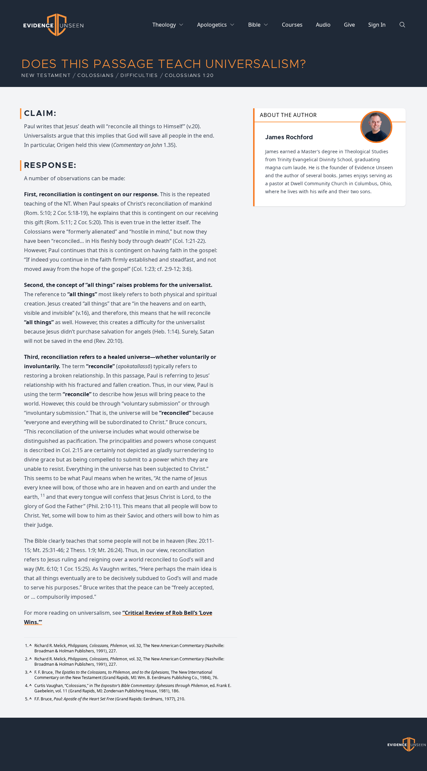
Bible (254, 24)
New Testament (46, 75)
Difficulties (139, 75)
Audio (323, 24)
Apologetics (212, 24)
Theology (164, 24)
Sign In (377, 24)
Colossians (95, 75)
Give (349, 24)
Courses (292, 24)
